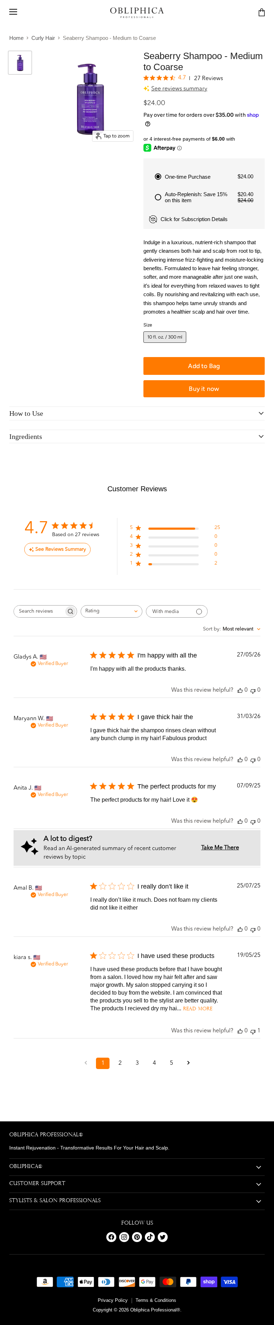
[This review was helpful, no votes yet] (240, 690)
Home (16, 38)
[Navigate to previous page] (85, 1063)
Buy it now (204, 388)
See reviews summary (179, 89)
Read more (197, 1009)
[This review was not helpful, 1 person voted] (252, 1031)
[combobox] (111, 611)
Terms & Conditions (156, 1300)
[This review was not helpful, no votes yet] (252, 690)
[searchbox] (39, 611)
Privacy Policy (113, 1300)
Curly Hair (43, 38)
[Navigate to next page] (188, 1063)
